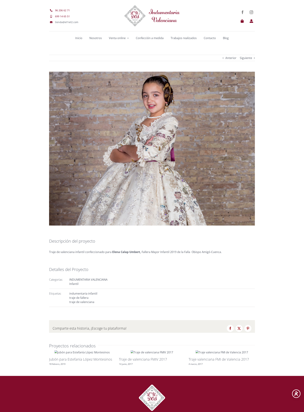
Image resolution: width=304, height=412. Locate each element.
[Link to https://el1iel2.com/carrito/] (242, 21)
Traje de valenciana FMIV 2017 (143, 359)
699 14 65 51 (62, 16)
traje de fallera (78, 298)
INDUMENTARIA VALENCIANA (88, 280)
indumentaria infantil (83, 293)
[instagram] (251, 12)
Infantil (73, 284)
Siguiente (246, 58)
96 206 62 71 (62, 10)
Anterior (230, 58)
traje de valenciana (81, 302)
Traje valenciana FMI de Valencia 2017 (219, 359)
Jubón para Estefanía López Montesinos (80, 359)
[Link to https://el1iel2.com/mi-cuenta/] (251, 21)
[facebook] (242, 12)
